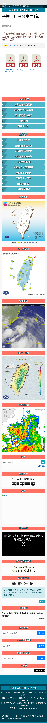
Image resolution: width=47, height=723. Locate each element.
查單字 (41, 646)
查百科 (41, 658)
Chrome (11, 716)
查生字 (41, 633)
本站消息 (6, 26)
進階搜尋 (41, 466)
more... (42, 601)
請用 (4, 716)
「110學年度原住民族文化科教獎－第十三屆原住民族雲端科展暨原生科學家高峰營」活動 (23, 37)
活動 (5, 45)
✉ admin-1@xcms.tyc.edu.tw (27, 708)
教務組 (15, 45)
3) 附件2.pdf (33, 69)
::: (2, 8)
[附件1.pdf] (23, 60)
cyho (9, 45)
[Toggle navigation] (5, 3)
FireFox (20, 716)
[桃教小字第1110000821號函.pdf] (10, 60)
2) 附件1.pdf (20, 69)
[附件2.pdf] (36, 60)
